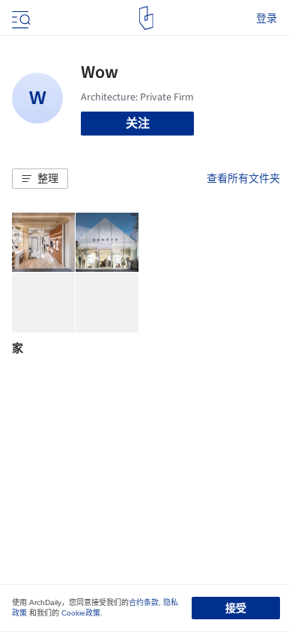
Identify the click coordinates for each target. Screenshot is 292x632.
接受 (235, 608)
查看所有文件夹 (243, 178)
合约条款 (144, 602)
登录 (266, 18)
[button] (40, 178)
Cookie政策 (80, 613)
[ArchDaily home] (146, 18)
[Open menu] (19, 17)
